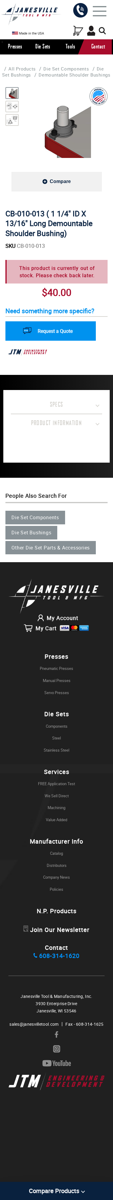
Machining (56, 807)
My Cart (46, 628)
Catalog (56, 853)
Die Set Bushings (31, 532)
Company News (56, 877)
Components (56, 726)
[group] (62, 129)
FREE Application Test (56, 783)
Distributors (57, 865)
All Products (22, 69)
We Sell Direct (57, 795)
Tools (70, 47)
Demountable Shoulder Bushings (75, 75)
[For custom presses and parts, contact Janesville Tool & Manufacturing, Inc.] (56, 597)
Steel (56, 738)
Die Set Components (66, 69)
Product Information (56, 423)
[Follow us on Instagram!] (56, 1049)
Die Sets (42, 47)
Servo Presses (56, 692)
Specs (56, 405)
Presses (15, 47)
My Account (62, 618)
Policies (56, 889)
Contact (98, 47)
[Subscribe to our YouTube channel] (56, 1063)
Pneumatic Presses (56, 668)
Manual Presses (57, 680)
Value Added (56, 819)
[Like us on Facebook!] (56, 1034)
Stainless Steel (56, 750)
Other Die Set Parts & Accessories (50, 547)
